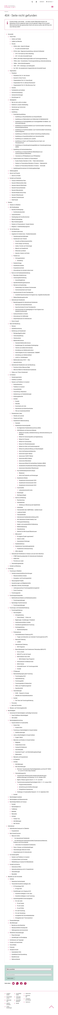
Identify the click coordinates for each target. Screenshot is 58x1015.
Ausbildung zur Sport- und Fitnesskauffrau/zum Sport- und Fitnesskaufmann (30, 141)
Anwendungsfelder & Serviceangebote (22, 898)
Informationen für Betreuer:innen (25, 661)
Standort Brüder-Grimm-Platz (19, 192)
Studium (10, 202)
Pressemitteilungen (14, 920)
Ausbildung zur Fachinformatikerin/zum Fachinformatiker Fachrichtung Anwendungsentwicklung (33, 126)
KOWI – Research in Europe (22, 693)
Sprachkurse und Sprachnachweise (24, 408)
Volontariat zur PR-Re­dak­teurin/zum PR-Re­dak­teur (27, 156)
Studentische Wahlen (22, 478)
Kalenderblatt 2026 (16, 952)
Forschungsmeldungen (19, 600)
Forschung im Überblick (16, 571)
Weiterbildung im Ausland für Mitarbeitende (22, 862)
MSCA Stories (20, 664)
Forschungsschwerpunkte (16, 595)
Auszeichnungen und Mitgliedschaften (21, 583)
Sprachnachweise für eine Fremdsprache (25, 307)
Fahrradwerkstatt (21, 514)
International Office (16, 867)
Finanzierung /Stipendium (19, 391)
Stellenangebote (14, 170)
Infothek (15, 399)
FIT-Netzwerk (16, 671)
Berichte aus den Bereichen (18, 925)
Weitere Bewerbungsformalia (20, 297)
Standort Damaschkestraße (18, 187)
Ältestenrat (21, 473)
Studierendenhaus (19, 543)
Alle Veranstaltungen (20, 766)
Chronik (13, 44)
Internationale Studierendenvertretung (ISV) (28, 517)
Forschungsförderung (17, 610)
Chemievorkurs (17, 338)
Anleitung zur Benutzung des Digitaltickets (29, 505)
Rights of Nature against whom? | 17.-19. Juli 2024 (29, 779)
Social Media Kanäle (18, 994)
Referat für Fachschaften (25, 441)
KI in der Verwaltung (20, 913)
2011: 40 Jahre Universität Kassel (23, 56)
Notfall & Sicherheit (8, 1004)
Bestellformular (15, 957)
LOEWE (19, 642)
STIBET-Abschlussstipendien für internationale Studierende (28, 556)
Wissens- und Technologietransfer (18, 708)
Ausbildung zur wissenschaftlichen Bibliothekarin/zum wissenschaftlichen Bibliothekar (29, 152)
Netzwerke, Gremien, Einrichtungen (20, 585)
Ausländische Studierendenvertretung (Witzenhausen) (32, 465)
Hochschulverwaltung (17, 92)
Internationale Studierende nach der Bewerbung (23, 365)
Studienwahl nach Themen (20, 238)
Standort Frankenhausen (18, 197)
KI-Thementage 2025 (18, 886)
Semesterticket (20, 502)
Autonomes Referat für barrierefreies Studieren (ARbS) (32, 463)
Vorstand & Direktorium (21, 747)
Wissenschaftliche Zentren (20, 575)
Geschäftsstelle (19, 749)
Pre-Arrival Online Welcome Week (21, 367)
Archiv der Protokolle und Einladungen (28, 475)
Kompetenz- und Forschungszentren (22, 578)
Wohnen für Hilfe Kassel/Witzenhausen (27, 531)
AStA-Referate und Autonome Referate (26, 430)
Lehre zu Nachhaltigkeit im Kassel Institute (24, 735)
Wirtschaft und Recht (20, 250)
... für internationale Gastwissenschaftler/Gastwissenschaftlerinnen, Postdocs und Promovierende (30, 841)
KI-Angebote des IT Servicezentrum (24, 918)
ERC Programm (21, 647)
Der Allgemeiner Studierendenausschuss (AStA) (29, 428)
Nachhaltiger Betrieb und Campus (18, 802)
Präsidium (14, 73)
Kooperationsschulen (18, 268)
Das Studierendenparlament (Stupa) (26, 470)
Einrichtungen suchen (9, 997)
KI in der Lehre (18, 901)
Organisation (13, 70)
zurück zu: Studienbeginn (21, 357)
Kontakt (42, 1)
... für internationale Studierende (21, 838)
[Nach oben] (51, 1007)
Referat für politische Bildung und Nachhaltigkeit (31, 448)
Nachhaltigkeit (11, 710)
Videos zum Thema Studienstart (20, 372)
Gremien (14, 87)
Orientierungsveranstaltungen (20, 236)
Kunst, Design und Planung (22, 243)
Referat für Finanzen (24, 439)
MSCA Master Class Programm (26, 659)
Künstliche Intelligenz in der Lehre (23, 893)
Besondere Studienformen (19, 275)
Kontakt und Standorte (15, 178)
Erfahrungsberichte (18, 396)
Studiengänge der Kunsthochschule (20, 217)
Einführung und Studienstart (19, 331)
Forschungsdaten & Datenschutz (23, 683)
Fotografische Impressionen (26, 789)
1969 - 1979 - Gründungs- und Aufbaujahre (24, 65)
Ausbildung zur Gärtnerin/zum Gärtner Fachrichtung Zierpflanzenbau (32, 134)
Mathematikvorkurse (18, 340)
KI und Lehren (20, 903)
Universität (10, 34)
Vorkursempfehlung (18, 335)
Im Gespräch (16, 759)
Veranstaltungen (17, 690)
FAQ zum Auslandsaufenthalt (22, 411)
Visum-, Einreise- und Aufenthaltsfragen (23, 847)
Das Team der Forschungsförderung (24, 700)
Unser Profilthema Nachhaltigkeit (20, 715)
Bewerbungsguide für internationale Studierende (25, 302)
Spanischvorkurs (17, 362)
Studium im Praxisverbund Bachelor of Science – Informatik (30, 165)
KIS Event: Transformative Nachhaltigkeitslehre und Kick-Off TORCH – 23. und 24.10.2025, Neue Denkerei (34, 769)
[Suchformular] (32, 1)
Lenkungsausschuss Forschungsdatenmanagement (26, 588)
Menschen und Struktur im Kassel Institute (24, 740)
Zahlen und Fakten (16, 39)
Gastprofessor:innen (20, 744)
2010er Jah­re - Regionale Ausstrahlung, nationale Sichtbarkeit (28, 51)
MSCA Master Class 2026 (23, 656)
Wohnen (14, 326)
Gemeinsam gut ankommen (18, 107)
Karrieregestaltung (19, 627)
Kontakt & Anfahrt (8, 994)
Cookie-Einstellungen (9, 1007)
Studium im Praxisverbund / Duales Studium (23, 224)
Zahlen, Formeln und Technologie (23, 246)
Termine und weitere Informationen (24, 347)
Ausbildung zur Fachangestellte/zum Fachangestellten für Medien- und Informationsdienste (33, 122)
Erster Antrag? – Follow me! (24, 617)
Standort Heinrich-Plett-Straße (19, 185)
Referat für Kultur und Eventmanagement (29, 446)
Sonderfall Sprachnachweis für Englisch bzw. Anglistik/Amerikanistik (32, 294)
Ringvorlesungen (16, 935)
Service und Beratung (20, 497)
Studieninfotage (17, 263)
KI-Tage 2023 (18, 888)
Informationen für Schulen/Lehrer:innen (23, 270)
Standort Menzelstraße (17, 190)
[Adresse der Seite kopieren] (25, 984)
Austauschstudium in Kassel (20, 313)
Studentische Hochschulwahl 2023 (27, 485)
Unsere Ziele (16, 725)
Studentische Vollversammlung (25, 548)
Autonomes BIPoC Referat (25, 458)
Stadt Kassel (15, 200)
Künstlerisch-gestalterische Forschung (24, 624)
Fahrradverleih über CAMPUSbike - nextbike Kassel (29, 510)
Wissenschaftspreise (22, 629)
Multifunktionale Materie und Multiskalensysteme (24, 598)
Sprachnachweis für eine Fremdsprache (23, 292)
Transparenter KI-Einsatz (28, 999)
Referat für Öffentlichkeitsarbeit (27, 444)
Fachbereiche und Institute (18, 90)
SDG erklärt (14, 717)
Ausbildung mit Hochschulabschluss (22, 149)
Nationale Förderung (20, 639)
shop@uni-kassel (14, 949)
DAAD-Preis (16, 558)
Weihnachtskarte (16, 959)
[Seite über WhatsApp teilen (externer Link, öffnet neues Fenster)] (17, 984)
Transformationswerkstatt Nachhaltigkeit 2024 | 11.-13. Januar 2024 (34, 782)
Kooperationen (15, 831)
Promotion (14, 703)
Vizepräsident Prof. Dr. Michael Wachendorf (24, 82)
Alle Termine (16, 823)
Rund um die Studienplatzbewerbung (21, 273)
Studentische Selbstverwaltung (21, 420)
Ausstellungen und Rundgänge (19, 937)
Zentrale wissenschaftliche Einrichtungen (22, 573)
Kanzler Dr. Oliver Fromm (19, 78)
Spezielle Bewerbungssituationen (21, 282)
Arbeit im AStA (20, 539)
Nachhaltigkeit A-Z (16, 806)
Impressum (28, 1002)
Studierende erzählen (18, 265)
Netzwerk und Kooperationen (20, 757)
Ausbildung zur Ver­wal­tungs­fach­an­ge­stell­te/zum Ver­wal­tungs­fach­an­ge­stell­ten (33, 146)
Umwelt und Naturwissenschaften (23, 241)
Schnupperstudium (20, 258)
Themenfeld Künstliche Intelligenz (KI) (21, 883)
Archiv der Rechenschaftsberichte (27, 451)
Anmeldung (20, 260)
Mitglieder (17, 742)
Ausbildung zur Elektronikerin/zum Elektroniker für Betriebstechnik (31, 119)
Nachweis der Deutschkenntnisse (23, 304)
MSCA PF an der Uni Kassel (24, 654)
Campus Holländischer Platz (19, 180)
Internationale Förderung (21, 644)
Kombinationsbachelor (19, 212)
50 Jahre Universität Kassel (22, 48)
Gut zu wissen (20, 651)
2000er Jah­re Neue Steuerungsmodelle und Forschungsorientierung (30, 58)
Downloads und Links (20, 406)
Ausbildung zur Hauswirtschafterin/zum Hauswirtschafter (29, 136)
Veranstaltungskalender (17, 563)
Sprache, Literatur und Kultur (22, 253)
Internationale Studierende (18, 300)
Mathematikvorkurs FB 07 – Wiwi (21, 360)
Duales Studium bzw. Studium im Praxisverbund (25, 158)
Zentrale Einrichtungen (17, 95)
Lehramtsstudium (16, 214)
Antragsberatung (19, 615)
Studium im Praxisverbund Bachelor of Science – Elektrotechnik (31, 163)
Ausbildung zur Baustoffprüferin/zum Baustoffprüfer (28, 116)
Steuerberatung (21, 529)
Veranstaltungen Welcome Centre (21, 849)
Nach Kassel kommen (15, 833)
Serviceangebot (17, 612)
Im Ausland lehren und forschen (19, 859)
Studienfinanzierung (17, 328)
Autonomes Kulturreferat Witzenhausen (29, 468)
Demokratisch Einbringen (23, 541)
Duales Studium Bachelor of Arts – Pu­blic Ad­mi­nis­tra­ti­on (29, 161)
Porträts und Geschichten (16, 942)
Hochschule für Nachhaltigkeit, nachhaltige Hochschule (23, 713)
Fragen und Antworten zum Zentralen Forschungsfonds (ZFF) (32, 637)
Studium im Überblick (15, 204)
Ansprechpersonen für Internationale (22, 318)
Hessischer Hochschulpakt (18, 881)
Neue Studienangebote (17, 221)
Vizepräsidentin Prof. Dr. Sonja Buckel (22, 80)
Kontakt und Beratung (15, 566)
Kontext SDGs (18, 727)
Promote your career (18, 561)
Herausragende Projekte (17, 580)
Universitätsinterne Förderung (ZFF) (24, 634)
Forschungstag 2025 (20, 676)
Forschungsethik (19, 681)
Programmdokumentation (25, 784)
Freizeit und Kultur (17, 418)
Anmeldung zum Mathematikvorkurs (24, 350)
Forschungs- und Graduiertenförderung (19, 607)
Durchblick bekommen (17, 231)
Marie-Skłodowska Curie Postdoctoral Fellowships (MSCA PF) (30, 649)
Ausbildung (14, 112)
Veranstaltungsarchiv (20, 773)
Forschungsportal (16, 593)
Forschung (10, 568)
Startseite (6, 11)
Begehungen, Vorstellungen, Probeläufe (25, 620)
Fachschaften (20, 487)
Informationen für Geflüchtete (20, 316)
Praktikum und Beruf (17, 379)
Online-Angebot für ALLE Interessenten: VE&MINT (27, 352)
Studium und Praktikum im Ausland (20, 382)
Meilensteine (18, 754)
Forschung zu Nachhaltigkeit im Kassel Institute (25, 730)
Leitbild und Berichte (17, 41)
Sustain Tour (16, 818)
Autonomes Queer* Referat (25, 453)
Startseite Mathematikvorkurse (23, 343)
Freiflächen (14, 809)
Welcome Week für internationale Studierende (24, 369)
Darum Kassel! (15, 321)
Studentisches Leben (17, 413)
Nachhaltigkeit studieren (16, 797)
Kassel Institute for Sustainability (20, 722)
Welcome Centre (16, 836)
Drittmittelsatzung (19, 678)
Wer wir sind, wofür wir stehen (19, 102)
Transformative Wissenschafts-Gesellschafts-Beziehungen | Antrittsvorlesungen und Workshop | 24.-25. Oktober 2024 (32, 776)
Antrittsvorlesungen (20, 732)
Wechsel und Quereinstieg (19, 285)
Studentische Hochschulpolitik (22, 425)
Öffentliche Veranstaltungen (17, 932)
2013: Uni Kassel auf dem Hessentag (24, 53)
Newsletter (14, 874)
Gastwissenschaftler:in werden (23, 622)
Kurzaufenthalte (17, 389)
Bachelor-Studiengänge (17, 209)
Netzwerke (14, 814)
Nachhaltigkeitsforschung (16, 720)
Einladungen (20, 492)
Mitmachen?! (18, 534)
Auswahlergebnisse (20, 280)
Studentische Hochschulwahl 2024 (27, 482)
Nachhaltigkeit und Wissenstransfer (19, 799)
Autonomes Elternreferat (25, 461)
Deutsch (50, 1)
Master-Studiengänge (17, 219)
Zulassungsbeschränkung (19, 277)
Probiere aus (16, 255)
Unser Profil (12, 36)
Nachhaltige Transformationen (19, 603)
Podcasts (12, 947)
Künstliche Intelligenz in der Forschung (25, 896)
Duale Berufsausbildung (19, 114)
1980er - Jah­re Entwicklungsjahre (21, 63)
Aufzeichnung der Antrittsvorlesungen (28, 787)
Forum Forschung (17, 590)
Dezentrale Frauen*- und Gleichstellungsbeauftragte (28, 752)
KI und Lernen (20, 905)
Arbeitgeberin (13, 100)
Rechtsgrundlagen (21, 495)
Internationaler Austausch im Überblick (19, 828)
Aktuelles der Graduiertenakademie (24, 695)
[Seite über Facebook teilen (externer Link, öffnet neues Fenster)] (21, 984)
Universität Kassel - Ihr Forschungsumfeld (27, 666)
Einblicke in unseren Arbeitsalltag (20, 104)
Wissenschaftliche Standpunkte (19, 927)
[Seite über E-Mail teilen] (13, 984)
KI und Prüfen (20, 908)
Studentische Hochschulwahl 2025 (27, 480)
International (11, 826)
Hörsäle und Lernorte (18, 416)
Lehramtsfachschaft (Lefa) (25, 490)
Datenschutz (28, 993)
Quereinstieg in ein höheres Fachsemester (25, 287)
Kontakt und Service (15, 864)
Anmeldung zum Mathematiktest (23, 355)
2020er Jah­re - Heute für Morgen (21, 46)
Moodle (17, 1003)
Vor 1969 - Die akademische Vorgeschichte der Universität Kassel (29, 68)
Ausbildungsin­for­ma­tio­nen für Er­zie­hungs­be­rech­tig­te (26, 168)
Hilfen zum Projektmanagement (23, 685)
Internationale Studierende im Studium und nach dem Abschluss (28, 553)
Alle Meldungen (19, 764)
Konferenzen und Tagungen (17, 940)
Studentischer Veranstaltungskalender (24, 546)
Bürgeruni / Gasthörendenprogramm (21, 226)
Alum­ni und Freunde (15, 173)
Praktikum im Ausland (18, 386)
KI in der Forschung (20, 910)
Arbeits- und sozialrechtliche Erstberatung (27, 524)
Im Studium (13, 374)
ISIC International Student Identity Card (26, 519)
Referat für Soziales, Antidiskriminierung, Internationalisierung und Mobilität (35, 433)
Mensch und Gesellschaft (21, 248)
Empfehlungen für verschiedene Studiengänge (26, 345)
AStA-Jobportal (19, 551)
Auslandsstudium (17, 384)
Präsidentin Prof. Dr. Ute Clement (21, 75)
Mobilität (14, 811)
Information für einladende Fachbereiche (25, 844)
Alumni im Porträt (16, 175)
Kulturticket (20, 507)
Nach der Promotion (17, 705)
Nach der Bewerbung (15, 323)
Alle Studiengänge (14, 207)
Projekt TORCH (19, 737)
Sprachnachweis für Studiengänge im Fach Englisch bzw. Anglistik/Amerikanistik (29, 310)
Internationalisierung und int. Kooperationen (22, 869)
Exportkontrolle (19, 688)
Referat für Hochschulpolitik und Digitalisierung (31, 436)
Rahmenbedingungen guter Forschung (23, 673)
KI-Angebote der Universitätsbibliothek (24, 915)
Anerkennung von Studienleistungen (22, 394)
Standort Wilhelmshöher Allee (19, 183)
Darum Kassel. (15, 109)
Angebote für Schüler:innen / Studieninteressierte (24, 234)
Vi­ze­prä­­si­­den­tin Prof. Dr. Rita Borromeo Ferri (24, 85)
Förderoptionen (17, 632)
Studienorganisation (17, 377)
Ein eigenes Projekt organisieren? (25, 536)
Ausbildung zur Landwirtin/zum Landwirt (25, 138)
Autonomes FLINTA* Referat (26, 456)
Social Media (13, 944)
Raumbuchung (20, 500)
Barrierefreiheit (28, 996)
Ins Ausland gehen (14, 854)
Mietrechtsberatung (22, 526)
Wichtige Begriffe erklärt (19, 333)
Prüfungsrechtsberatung (23, 522)
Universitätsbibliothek (18, 1001)
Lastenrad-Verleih (21, 512)
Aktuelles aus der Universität (15, 876)
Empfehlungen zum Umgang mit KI (22, 891)
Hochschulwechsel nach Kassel (23, 290)
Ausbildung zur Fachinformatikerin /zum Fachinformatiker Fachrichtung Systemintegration (33, 130)
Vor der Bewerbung (14, 229)
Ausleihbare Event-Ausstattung (19, 954)
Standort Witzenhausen (17, 195)
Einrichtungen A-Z (16, 97)
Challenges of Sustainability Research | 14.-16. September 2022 (33, 792)
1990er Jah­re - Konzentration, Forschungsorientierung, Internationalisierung (32, 61)
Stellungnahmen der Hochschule (20, 930)
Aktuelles (17, 403)
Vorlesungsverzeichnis (18, 997)
